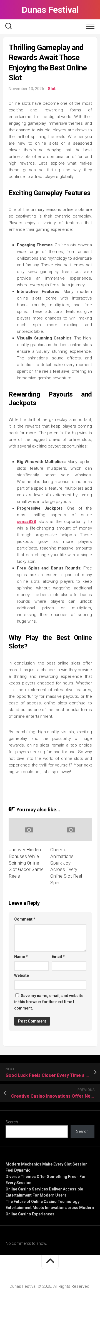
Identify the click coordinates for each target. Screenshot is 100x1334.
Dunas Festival (50, 9)
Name (21, 956)
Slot (52, 88)
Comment (24, 919)
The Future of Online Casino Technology (42, 1201)
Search (12, 1122)
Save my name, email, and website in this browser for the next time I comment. (48, 1001)
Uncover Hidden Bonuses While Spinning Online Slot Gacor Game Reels (26, 863)
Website (21, 975)
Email (58, 956)
